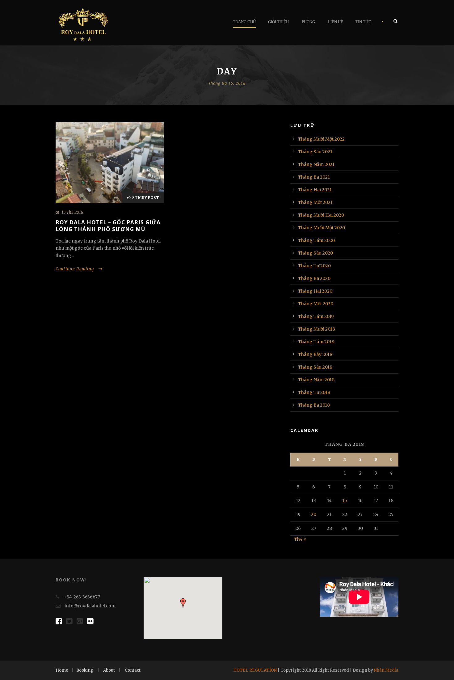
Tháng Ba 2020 (314, 278)
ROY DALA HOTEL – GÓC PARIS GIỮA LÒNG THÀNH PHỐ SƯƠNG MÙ (108, 226)
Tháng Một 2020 (315, 303)
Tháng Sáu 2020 (315, 253)
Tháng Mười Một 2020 (321, 227)
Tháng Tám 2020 (316, 240)
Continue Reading (75, 269)
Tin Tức (363, 21)
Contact (133, 670)
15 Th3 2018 (72, 212)
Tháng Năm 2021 (316, 164)
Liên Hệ (335, 21)
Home (62, 670)
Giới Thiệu (278, 21)
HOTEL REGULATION (255, 670)
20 (313, 514)
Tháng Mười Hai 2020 (321, 215)
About (109, 670)
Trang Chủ (244, 21)
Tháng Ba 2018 (314, 405)
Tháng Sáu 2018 (315, 367)
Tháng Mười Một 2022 (321, 139)
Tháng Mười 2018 (316, 329)
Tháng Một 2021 (315, 202)
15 (344, 500)
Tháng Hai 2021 (315, 189)
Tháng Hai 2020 (315, 291)
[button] (183, 603)
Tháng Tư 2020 (314, 265)
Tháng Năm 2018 (316, 379)
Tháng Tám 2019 (316, 316)
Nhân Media (386, 670)
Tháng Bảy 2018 (315, 354)
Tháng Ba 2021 (314, 177)
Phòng (308, 21)
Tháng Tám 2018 (316, 341)
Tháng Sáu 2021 (315, 151)
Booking (84, 670)
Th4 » (300, 539)
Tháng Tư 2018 (314, 392)
